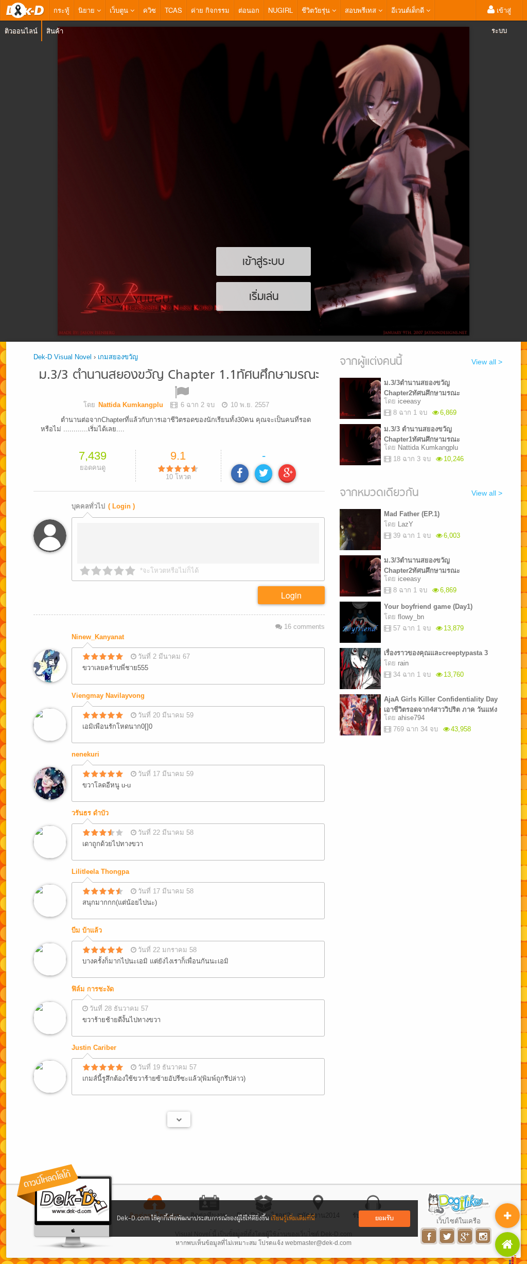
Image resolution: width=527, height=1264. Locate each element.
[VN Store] (507, 1244)
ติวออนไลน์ (21, 31)
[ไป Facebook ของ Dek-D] (429, 1235)
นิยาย (87, 10)
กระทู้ (61, 10)
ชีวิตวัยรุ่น (317, 10)
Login (291, 595)
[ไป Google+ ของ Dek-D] (465, 1235)
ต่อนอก (248, 10)
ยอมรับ (384, 1218)
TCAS (173, 10)
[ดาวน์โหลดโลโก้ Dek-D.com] (65, 1206)
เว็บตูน (120, 10)
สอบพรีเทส (361, 10)
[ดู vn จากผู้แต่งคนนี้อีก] (178, 1119)
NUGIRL (280, 10)
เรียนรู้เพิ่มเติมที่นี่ (293, 1218)
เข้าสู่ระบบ (501, 20)
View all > (486, 362)
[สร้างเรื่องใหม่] (507, 1215)
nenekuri (85, 754)
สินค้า (54, 31)
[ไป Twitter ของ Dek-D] (447, 1235)
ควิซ (149, 10)
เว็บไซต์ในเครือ (458, 1220)
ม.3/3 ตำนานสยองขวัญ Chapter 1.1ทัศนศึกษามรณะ (179, 375)
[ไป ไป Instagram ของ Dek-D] (484, 1235)
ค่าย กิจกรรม (210, 10)
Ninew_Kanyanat (98, 637)
